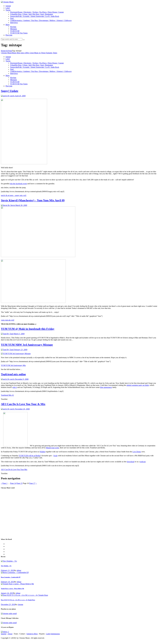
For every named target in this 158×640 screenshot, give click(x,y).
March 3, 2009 (19, 334)
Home (3, 51)
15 (19, 483)
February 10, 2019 (7, 582)
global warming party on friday (138, 385)
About (10, 634)
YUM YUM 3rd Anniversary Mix (13, 365)
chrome (20, 604)
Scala (55, 456)
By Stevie (11, 205)
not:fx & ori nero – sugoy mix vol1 (13, 195)
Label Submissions (53, 634)
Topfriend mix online (13, 374)
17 (32, 483)
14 (13, 483)
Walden (42, 452)
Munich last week (52, 448)
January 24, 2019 (7, 593)
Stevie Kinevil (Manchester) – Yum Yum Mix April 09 (33, 200)
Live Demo (137, 452)
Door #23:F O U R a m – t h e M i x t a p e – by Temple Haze (18, 600)
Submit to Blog (32, 634)
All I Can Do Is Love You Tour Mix (14, 469)
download (130, 462)
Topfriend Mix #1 (7, 395)
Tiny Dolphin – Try (6, 565)
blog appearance (106, 387)
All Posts (8, 51)
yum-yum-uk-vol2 (7, 320)
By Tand (10, 334)
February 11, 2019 (7, 570)
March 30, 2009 (21, 205)
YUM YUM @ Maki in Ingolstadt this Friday (27, 328)
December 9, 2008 (21, 379)
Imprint (3, 634)
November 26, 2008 (22, 409)
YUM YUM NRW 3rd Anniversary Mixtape (27, 344)
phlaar (19, 570)
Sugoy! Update (9, 90)
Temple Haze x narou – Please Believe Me (12, 588)
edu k (15, 387)
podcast (143, 462)
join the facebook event (18, 184)
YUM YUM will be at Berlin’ (29, 456)
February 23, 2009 (20, 350)
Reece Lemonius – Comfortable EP (10, 577)
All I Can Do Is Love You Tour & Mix (23, 404)
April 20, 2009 (20, 96)
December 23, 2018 (8, 604)
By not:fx (11, 96)
